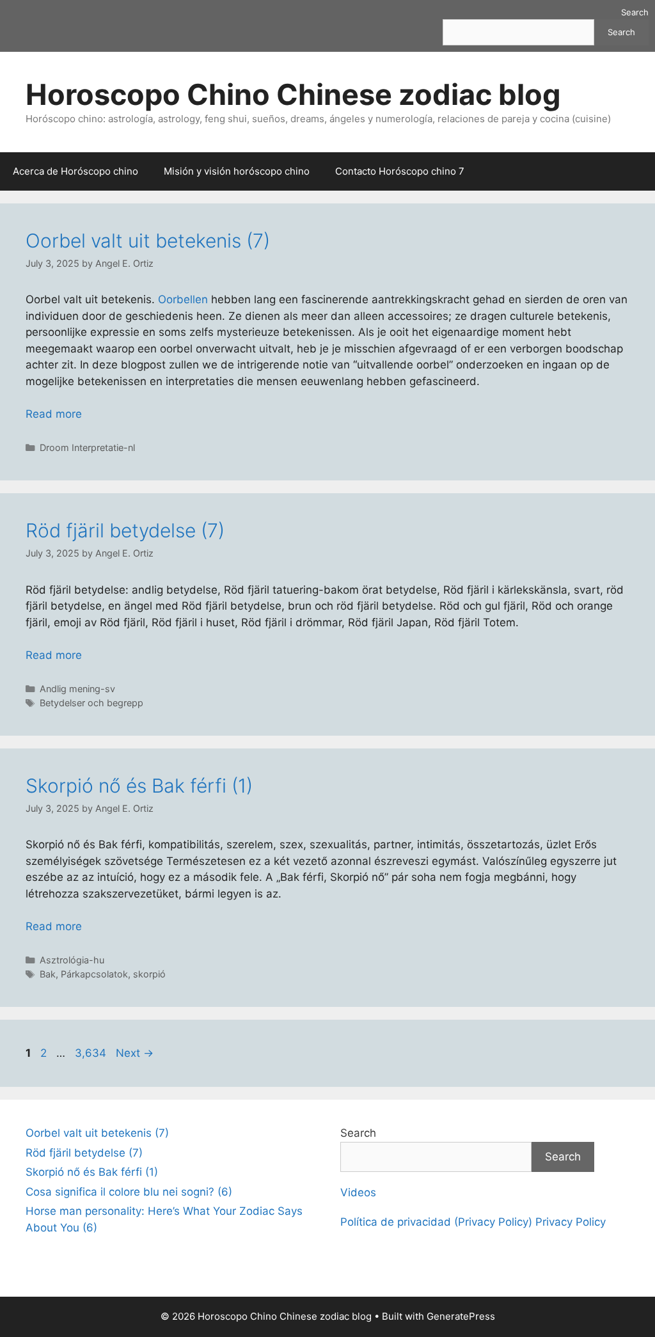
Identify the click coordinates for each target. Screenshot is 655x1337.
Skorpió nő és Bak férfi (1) (139, 785)
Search (635, 12)
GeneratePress (461, 1316)
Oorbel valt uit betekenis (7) (148, 240)
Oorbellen (183, 299)
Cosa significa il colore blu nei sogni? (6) (129, 1191)
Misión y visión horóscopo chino (237, 171)
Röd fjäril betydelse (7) (125, 530)
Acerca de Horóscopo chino (75, 171)
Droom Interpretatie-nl (87, 447)
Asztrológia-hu (72, 959)
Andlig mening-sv (77, 688)
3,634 (90, 1053)
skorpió (149, 974)
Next (135, 1053)
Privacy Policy (570, 1221)
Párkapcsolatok (94, 974)
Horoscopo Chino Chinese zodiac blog (293, 94)
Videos (358, 1192)
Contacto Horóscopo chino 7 (399, 171)
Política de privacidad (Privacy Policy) (436, 1221)
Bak (48, 974)
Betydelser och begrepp (91, 702)
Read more (54, 413)
